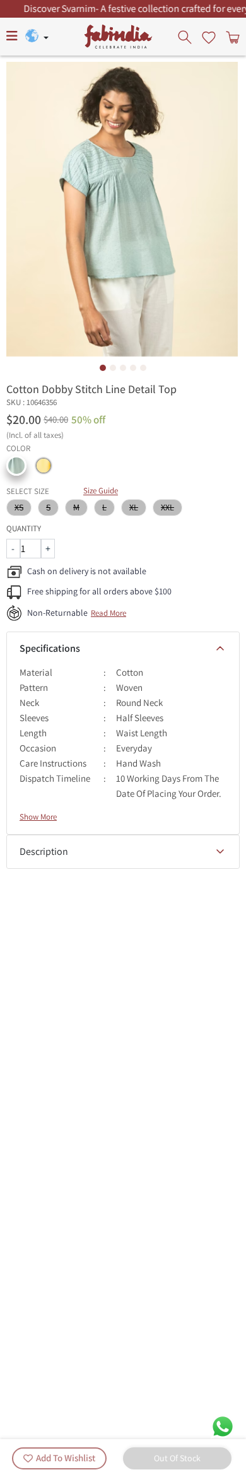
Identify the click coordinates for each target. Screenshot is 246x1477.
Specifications (50, 648)
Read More (108, 613)
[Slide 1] (103, 367)
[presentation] (186, 36)
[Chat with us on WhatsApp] (222, 1425)
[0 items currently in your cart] (231, 36)
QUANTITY (23, 528)
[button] (16, 466)
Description (44, 851)
